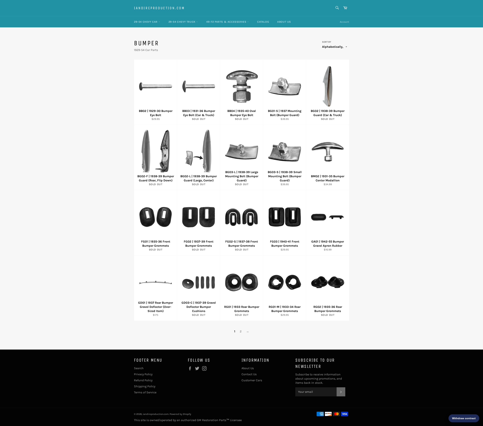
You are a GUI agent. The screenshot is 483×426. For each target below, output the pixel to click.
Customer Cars (252, 380)
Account (344, 21)
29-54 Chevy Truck (182, 21)
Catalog (263, 21)
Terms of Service (145, 392)
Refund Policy (143, 380)
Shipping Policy (144, 386)
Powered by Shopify (180, 414)
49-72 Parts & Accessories (226, 21)
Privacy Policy (143, 374)
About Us (284, 21)
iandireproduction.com (159, 8)
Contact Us (249, 374)
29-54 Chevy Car (146, 21)
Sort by (326, 42)
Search (139, 368)
